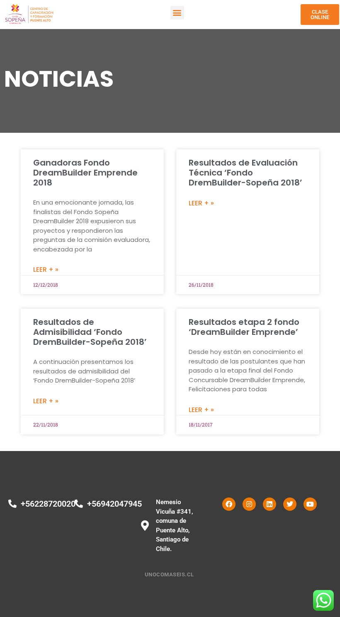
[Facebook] (229, 504)
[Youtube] (310, 504)
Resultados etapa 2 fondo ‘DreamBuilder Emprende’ (244, 327)
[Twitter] (289, 504)
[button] (177, 13)
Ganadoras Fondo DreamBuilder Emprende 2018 (85, 172)
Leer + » (45, 269)
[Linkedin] (269, 504)
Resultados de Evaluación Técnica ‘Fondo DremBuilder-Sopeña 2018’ (245, 172)
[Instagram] (249, 504)
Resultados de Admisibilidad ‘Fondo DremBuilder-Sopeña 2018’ (90, 332)
